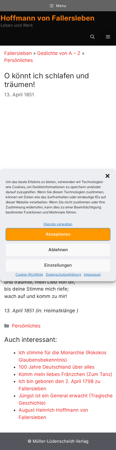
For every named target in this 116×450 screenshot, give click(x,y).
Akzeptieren (58, 234)
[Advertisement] (46, 138)
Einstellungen (58, 265)
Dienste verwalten (58, 224)
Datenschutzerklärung (63, 274)
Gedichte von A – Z (59, 53)
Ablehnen (58, 249)
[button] (107, 176)
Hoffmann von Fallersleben (48, 18)
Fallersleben (18, 53)
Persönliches (18, 60)
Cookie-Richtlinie (29, 274)
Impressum (92, 274)
